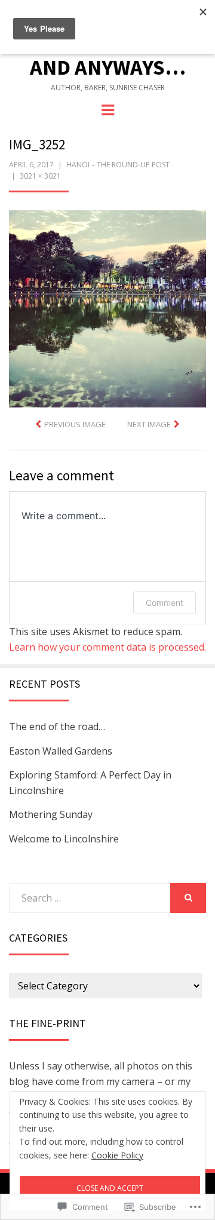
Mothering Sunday (51, 814)
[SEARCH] (188, 898)
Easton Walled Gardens (60, 751)
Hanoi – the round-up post (118, 165)
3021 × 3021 (40, 176)
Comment (164, 602)
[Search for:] (89, 898)
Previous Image (75, 424)
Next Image (149, 424)
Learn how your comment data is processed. (107, 647)
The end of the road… (57, 726)
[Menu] (108, 109)
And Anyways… (108, 67)
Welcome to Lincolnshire (64, 838)
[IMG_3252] (107, 307)
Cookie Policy (117, 1155)
